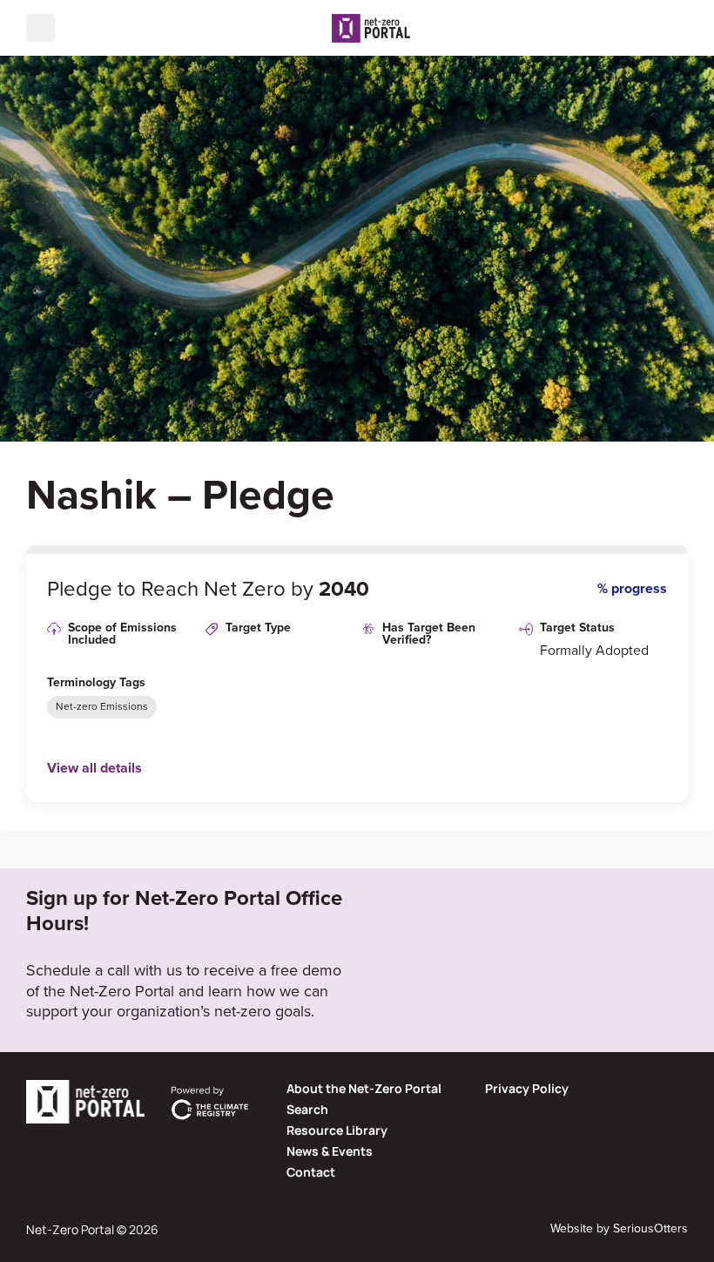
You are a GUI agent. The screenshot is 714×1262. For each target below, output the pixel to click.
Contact (310, 1172)
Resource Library (336, 1130)
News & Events (329, 1151)
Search (307, 1109)
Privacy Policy (527, 1088)
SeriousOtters (650, 1228)
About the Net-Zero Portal (363, 1088)
